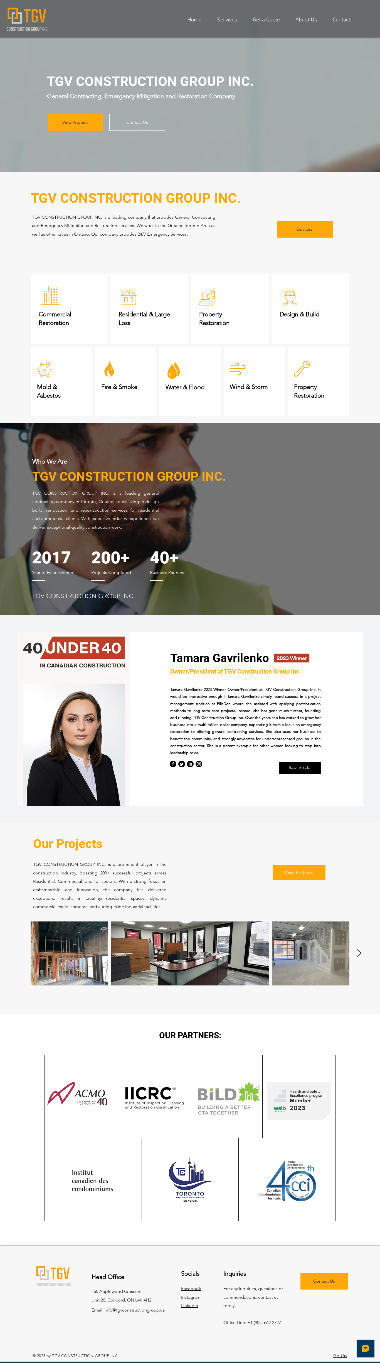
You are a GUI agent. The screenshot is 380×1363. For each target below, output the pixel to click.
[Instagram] (199, 764)
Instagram (191, 1297)
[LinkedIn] (190, 764)
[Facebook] (173, 764)
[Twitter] (181, 764)
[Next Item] (358, 953)
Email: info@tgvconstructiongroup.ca (128, 1310)
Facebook (191, 1288)
